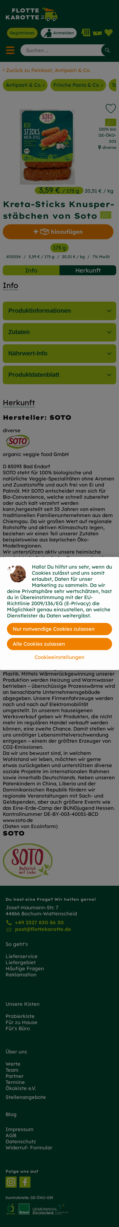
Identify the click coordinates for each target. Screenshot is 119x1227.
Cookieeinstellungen (59, 657)
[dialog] (59, 613)
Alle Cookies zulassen (39, 644)
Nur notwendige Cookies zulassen (54, 629)
